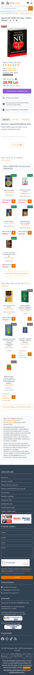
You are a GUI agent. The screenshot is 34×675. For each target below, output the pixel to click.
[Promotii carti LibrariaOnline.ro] (7, 639)
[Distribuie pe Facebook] (10, 20)
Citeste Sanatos (8, 390)
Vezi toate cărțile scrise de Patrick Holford (17, 407)
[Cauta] (30, 8)
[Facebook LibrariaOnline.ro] (2, 639)
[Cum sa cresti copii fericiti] (8, 296)
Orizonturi (6, 160)
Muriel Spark (25, 225)
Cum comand (5, 492)
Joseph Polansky (9, 192)
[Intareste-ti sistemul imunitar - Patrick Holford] (25, 330)
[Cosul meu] (28, 3)
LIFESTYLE (9, 388)
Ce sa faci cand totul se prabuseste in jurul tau (8, 254)
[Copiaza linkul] (16, 20)
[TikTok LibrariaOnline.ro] (11, 639)
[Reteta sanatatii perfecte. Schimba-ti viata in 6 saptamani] (25, 296)
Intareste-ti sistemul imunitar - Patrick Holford (25, 340)
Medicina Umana (25, 13)
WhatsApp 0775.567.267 (11, 590)
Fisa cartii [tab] (15, 119)
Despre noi (4, 477)
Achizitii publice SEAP (8, 507)
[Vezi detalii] (30, 319)
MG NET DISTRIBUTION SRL (20, 603)
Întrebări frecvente (6, 504)
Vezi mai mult (16, 145)
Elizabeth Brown (9, 258)
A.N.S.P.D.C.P (5, 608)
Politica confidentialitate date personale (13, 488)
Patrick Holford (11, 68)
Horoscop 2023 (9, 190)
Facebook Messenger (10, 587)
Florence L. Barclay (8, 223)
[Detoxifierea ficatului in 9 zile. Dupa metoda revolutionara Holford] (8, 330)
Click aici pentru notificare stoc (17, 91)
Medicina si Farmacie (12, 13)
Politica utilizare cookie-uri (9, 485)
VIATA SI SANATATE (9, 312)
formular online (15, 623)
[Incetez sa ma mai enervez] (25, 181)
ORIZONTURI (12, 70)
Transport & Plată (6, 500)
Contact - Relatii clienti (8, 511)
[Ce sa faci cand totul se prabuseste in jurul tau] (8, 244)
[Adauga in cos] (13, 201)
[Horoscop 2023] (8, 181)
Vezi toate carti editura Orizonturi (17, 273)
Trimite (16, 577)
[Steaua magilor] (8, 212)
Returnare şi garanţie (7, 496)
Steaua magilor (9, 221)
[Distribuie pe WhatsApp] (13, 20)
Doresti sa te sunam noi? (11, 593)
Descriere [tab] (6, 119)
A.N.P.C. (14, 614)
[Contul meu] (31, 3)
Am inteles (27, 667)
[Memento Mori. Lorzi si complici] (25, 212)
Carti (2, 13)
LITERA (25, 313)
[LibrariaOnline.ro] (13, 3)
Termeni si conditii (6, 481)
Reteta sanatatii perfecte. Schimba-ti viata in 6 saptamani (25, 307)
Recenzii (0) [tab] (25, 119)
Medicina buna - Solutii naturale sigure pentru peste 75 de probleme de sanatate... (9, 380)
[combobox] (14, 8)
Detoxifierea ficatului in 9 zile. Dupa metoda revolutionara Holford (8, 342)
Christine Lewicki (25, 193)
